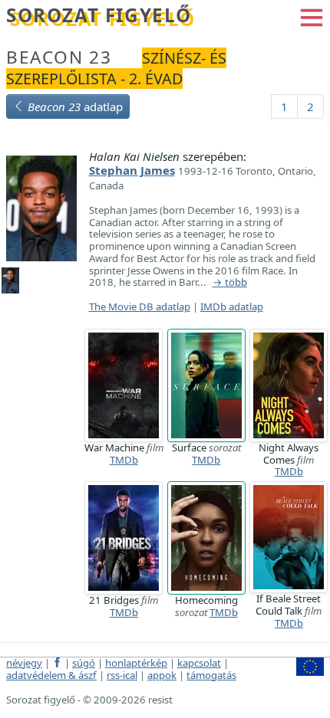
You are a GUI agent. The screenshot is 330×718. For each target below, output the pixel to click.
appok (162, 675)
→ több (230, 283)
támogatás (211, 675)
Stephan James (132, 170)
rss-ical (122, 675)
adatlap (75, 106)
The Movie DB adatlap (139, 306)
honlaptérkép (136, 663)
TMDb (124, 460)
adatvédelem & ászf (51, 675)
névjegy (24, 663)
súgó (83, 663)
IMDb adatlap (231, 306)
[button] (311, 16)
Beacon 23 (58, 57)
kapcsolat (199, 663)
